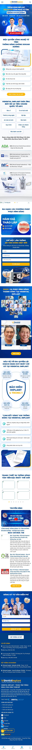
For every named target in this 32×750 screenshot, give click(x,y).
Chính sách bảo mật (7, 707)
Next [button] (29, 203)
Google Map (7, 723)
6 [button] (20, 502)
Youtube (6, 720)
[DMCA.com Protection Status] (6, 734)
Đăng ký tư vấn (16, 629)
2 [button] (17, 202)
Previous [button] (3, 203)
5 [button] (18, 502)
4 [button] (16, 502)
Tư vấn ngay (16, 264)
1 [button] (15, 202)
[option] (16, 20)
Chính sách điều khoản (7, 709)
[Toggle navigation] (2, 2)
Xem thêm (16, 353)
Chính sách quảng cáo (7, 704)
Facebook (6, 715)
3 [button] (13, 502)
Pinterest (6, 726)
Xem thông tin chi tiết (16, 94)
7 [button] (23, 502)
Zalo (5, 717)
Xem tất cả (16, 586)
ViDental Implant (17, 738)
